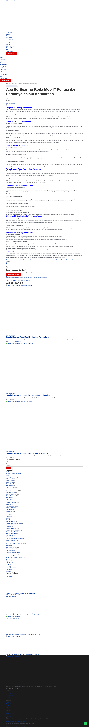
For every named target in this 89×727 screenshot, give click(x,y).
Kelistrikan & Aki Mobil (11, 507)
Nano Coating (9, 42)
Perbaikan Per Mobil (11, 531)
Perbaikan (8, 526)
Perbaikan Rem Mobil (11, 533)
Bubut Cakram (9, 499)
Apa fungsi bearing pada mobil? (13, 259)
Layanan (8, 34)
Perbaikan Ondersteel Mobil (12, 530)
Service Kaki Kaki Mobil (11, 547)
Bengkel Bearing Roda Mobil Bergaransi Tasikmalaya (27, 453)
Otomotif (8, 518)
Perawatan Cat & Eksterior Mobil (13, 523)
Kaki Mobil (8, 504)
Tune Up (8, 566)
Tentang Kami (9, 32)
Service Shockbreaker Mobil (12, 552)
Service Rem (9, 35)
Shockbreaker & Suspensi (12, 554)
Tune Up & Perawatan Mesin (12, 567)
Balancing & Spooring (11, 477)
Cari (8, 467)
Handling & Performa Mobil (12, 502)
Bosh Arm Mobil (9, 497)
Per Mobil (8, 519)
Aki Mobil (8, 475)
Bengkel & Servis (10, 485)
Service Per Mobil (10, 548)
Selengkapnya (18, 341)
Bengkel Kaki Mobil (10, 487)
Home (7, 30)
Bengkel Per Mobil (10, 492)
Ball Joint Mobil (9, 480)
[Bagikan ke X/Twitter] (44, 265)
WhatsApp (8, 716)
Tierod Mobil (9, 564)
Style (7, 559)
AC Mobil (8, 41)
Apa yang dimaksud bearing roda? (44, 259)
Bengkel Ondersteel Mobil (12, 490)
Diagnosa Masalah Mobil (12, 501)
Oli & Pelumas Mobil (11, 513)
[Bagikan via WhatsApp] (44, 262)
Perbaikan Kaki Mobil (11, 528)
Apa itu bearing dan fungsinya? (28, 259)
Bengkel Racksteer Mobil (12, 494)
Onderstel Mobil (9, 47)
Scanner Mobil (9, 37)
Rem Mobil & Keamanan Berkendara (14, 538)
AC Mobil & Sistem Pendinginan (13, 473)
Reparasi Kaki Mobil (10, 540)
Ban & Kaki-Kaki (10, 482)
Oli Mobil (8, 514)
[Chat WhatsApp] (85, 723)
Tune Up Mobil (9, 39)
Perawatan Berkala (10, 521)
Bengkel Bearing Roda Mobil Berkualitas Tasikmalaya (27, 337)
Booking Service (12, 53)
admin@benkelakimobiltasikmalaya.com (15, 721)
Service (8, 545)
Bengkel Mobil (9, 489)
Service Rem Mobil (10, 550)
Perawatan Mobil (10, 525)
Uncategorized (9, 569)
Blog (7, 49)
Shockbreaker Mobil (10, 555)
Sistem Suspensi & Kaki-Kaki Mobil (14, 557)
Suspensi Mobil (9, 562)
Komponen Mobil (10, 509)
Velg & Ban (8, 571)
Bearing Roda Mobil (12, 86)
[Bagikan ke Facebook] (44, 263)
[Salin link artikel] (6, 266)
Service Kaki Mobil (10, 46)
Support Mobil (9, 560)
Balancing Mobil (10, 478)
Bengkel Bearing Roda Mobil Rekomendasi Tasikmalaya (28, 395)
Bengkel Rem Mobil (10, 495)
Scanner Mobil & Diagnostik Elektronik (15, 543)
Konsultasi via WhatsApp (13, 274)
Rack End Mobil (9, 535)
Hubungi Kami (9, 51)
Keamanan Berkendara (11, 506)
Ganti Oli (8, 44)
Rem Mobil (8, 537)
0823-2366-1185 (10, 713)
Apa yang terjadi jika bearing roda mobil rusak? (62, 259)
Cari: (7, 461)
